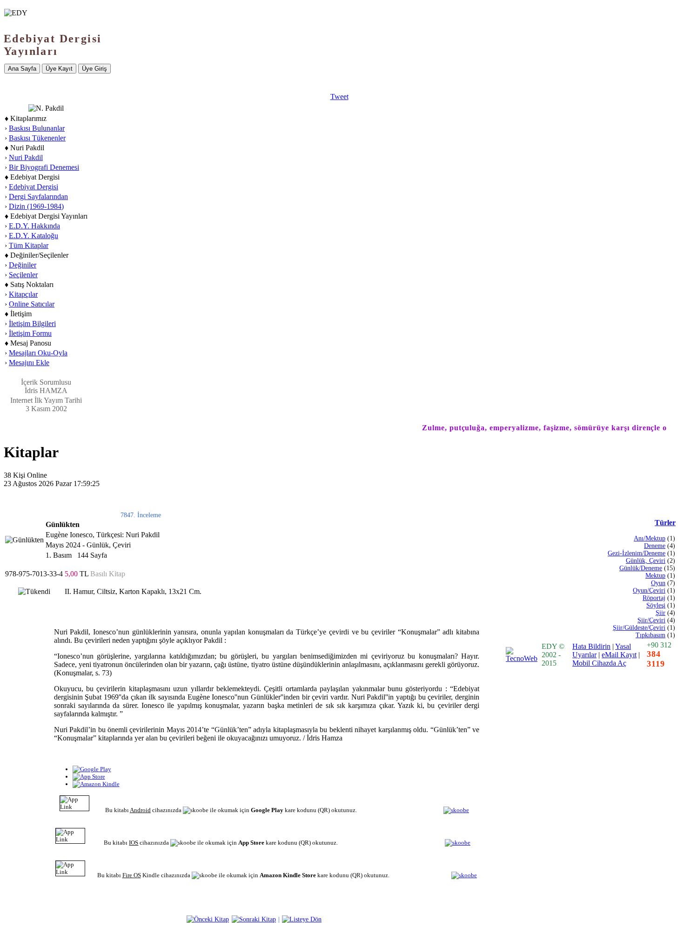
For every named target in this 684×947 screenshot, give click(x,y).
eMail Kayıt (619, 655)
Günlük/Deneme (640, 568)
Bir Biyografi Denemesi (44, 167)
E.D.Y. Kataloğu (33, 236)
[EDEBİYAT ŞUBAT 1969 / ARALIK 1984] (253, 919)
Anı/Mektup (649, 538)
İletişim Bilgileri (32, 323)
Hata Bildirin (591, 646)
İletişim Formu (30, 333)
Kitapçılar (23, 294)
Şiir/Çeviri (651, 620)
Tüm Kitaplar (28, 245)
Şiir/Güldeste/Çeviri (639, 627)
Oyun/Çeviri (649, 590)
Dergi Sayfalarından (38, 196)
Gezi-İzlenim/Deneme (636, 553)
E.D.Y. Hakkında (34, 226)
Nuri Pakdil (26, 157)
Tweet (339, 96)
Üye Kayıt (59, 68)
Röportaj (654, 597)
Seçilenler (23, 275)
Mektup (655, 575)
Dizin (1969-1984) (36, 206)
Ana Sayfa (22, 68)
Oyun (658, 583)
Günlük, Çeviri (645, 560)
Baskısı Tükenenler (37, 138)
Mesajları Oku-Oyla (38, 353)
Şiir (660, 612)
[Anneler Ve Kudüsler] (207, 919)
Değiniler (22, 265)
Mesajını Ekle (29, 363)
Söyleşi (655, 605)
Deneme (654, 545)
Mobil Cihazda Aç (599, 663)
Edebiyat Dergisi (33, 187)
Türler (665, 523)
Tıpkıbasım (650, 635)
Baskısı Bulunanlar (37, 128)
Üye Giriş (94, 68)
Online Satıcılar (31, 304)
